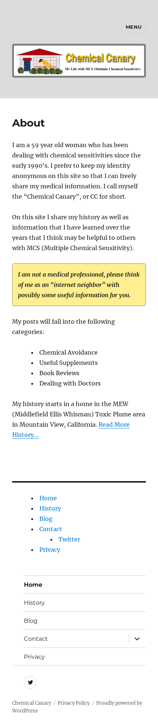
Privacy (49, 549)
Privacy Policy (74, 703)
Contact (50, 529)
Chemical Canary (31, 703)
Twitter (69, 539)
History (50, 508)
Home (48, 498)
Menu (134, 27)
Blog (46, 518)
